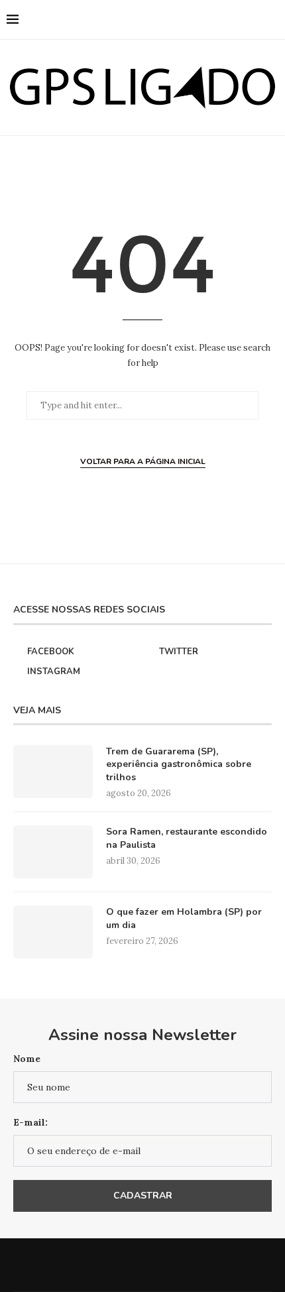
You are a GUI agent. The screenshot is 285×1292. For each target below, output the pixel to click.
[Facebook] (197, 20)
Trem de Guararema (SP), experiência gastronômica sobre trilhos (178, 764)
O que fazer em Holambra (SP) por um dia (184, 918)
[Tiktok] (252, 20)
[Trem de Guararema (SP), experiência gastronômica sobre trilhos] (53, 771)
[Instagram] (225, 20)
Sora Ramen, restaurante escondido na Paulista (186, 838)
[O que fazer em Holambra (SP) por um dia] (53, 932)
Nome (26, 1059)
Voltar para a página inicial (142, 461)
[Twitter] (211, 20)
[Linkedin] (239, 20)
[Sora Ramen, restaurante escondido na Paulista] (53, 851)
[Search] (271, 20)
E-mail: (30, 1122)
